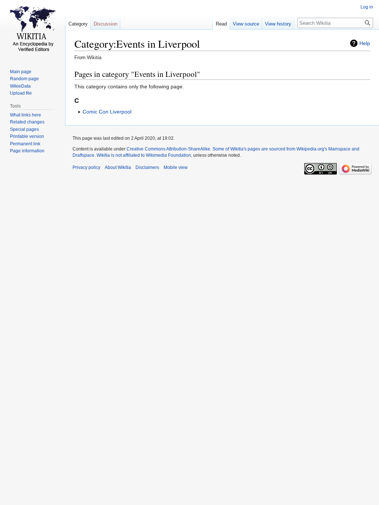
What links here (25, 115)
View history (278, 24)
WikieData (20, 86)
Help (364, 43)
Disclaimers (147, 167)
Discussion (105, 24)
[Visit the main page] (32, 29)
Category (78, 24)
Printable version (27, 136)
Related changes (27, 122)
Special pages (24, 129)
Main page (20, 71)
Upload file (21, 93)
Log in (366, 7)
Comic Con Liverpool (107, 112)
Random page (24, 78)
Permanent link (25, 143)
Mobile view (176, 167)
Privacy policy (86, 167)
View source (246, 24)
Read (221, 24)
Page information (27, 150)
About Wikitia (118, 167)
